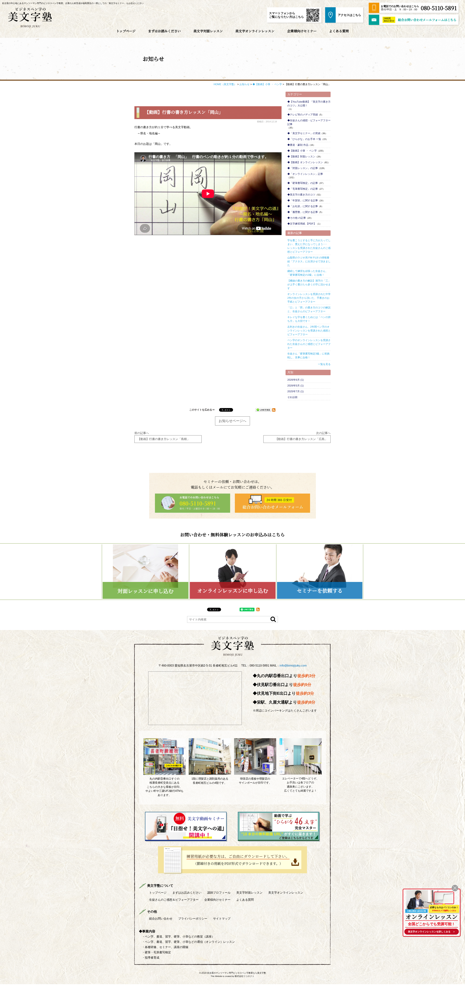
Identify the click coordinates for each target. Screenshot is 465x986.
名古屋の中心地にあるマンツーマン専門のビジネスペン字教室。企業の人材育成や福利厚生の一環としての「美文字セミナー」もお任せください (73, 3)
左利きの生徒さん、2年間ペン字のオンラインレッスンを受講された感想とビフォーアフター (309, 330)
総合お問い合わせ (160, 918)
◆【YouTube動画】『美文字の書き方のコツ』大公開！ (309, 103)
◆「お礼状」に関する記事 (302, 206)
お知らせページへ (232, 421)
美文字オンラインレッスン (254, 30)
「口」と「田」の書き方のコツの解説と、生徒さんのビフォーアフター (309, 309)
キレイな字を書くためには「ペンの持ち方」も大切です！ (309, 319)
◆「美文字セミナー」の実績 (303, 133)
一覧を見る (324, 364)
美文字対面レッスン (208, 30)
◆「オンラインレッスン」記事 (305, 173)
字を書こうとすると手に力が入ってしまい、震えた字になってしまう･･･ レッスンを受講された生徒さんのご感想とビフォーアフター (309, 246)
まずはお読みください (164, 30)
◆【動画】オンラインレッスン (305, 162)
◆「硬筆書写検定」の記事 (302, 183)
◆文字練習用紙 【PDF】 (301, 223)
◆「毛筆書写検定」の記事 (302, 188)
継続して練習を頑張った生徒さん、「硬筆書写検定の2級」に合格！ (307, 273)
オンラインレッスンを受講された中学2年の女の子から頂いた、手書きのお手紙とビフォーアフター (309, 298)
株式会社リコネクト (244, 976)
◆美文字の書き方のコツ (301, 194)
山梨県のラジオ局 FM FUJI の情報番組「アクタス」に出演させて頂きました (309, 261)
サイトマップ (222, 918)
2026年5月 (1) (295, 385)
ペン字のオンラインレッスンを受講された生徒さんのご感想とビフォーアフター (309, 344)
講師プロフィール (219, 892)
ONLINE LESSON (416, 910)
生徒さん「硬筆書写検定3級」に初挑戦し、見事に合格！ (308, 355)
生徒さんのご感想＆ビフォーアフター (174, 899)
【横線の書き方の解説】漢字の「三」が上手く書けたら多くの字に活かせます (309, 284)
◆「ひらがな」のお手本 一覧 (304, 139)
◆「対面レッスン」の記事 (302, 168)
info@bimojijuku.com (293, 665)
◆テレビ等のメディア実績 (302, 114)
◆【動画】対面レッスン (301, 156)
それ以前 (292, 397)
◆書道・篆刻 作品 (297, 144)
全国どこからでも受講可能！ (431, 924)
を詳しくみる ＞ (431, 931)
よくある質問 (339, 30)
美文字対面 (249, 892)
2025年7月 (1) (295, 391)
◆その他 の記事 (296, 217)
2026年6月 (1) (295, 379)
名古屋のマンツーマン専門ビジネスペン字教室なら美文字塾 (236, 973)
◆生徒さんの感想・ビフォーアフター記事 (309, 122)
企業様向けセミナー (302, 30)
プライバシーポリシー (192, 918)
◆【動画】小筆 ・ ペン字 (302, 150)
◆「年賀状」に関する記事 (302, 200)
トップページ (126, 30)
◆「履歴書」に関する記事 (302, 212)
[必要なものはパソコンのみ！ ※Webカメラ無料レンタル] (444, 898)
